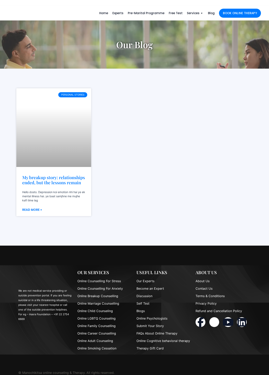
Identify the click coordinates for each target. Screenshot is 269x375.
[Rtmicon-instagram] (214, 322)
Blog (211, 13)
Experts (117, 13)
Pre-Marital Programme (146, 13)
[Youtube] (228, 322)
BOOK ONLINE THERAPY (240, 13)
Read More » (32, 210)
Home (103, 13)
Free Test (176, 13)
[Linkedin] (242, 322)
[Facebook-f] (200, 322)
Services (193, 13)
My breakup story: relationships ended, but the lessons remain (53, 180)
